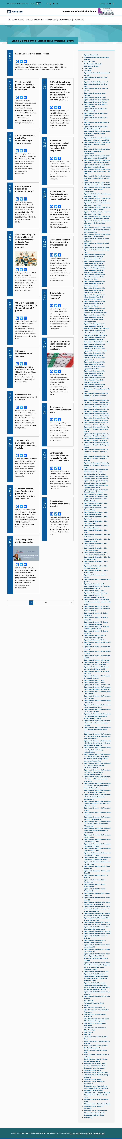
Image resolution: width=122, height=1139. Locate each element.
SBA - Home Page (89, 1030)
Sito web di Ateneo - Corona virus (94, 1068)
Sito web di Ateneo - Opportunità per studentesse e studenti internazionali (96, 1087)
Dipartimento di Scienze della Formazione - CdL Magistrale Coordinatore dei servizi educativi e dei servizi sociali (97, 743)
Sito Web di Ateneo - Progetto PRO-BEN (97, 1093)
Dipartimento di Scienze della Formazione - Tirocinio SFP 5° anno (97, 854)
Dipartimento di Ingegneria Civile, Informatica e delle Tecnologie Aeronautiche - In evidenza (94, 290)
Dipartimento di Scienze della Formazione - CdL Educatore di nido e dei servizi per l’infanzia (97, 723)
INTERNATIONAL (65, 20)
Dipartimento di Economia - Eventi (95, 98)
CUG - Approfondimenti (91, 66)
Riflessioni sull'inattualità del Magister (23, 353)
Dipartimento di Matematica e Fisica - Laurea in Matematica (96, 549)
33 (46, 602)
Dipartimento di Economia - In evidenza (96, 100)
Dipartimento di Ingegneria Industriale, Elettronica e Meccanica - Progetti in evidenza (96, 458)
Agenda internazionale (91, 55)
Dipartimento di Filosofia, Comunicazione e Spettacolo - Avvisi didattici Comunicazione (97, 151)
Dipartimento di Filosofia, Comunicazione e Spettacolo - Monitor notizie (97, 235)
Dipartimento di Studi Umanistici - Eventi (97, 934)
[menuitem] (9, 20)
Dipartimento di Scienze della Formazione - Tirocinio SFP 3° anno (97, 845)
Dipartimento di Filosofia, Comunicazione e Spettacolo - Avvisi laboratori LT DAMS (97, 184)
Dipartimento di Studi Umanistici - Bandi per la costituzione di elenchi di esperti (97, 914)
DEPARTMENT (17, 20)
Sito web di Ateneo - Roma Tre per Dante (97, 1104)
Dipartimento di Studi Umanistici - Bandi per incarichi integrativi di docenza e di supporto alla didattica (97, 909)
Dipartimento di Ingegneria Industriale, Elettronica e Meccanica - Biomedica (96, 410)
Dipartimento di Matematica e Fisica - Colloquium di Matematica (96, 513)
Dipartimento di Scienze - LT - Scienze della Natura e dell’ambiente (96, 623)
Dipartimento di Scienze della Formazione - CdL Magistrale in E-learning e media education (97, 749)
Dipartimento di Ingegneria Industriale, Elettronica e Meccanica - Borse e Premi (96, 415)
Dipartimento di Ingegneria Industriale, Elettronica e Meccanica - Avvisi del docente (96, 395)
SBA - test (87, 1034)
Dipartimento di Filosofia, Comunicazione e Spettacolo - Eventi (97, 195)
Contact (32, 4)
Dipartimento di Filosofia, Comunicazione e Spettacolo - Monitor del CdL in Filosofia (97, 223)
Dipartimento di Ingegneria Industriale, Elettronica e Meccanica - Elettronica (96, 419)
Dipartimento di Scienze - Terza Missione (97, 685)
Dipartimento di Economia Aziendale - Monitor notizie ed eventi (96, 128)
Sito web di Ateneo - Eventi (92, 1070)
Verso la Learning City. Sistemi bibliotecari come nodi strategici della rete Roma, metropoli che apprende (25, 241)
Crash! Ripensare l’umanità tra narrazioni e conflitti (24, 189)
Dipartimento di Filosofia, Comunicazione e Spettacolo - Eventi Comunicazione (97, 199)
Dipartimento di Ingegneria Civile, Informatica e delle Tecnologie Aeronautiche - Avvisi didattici (94, 270)
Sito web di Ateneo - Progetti (93, 1090)
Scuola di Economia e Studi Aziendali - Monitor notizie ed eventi (96, 1047)
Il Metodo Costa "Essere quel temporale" (57, 295)
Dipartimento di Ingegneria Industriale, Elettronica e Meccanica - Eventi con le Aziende (96, 429)
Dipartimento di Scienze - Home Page (96, 593)
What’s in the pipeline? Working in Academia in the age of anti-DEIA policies (26, 306)
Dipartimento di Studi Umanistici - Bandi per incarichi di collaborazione (97, 903)
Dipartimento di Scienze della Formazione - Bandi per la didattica (97, 710)
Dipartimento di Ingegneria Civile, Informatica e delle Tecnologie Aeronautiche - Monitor (94, 303)
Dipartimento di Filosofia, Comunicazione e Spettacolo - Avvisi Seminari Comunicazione (97, 189)
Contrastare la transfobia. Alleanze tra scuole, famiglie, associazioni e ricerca (59, 456)
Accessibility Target (99, 1133)
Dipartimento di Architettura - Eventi (96, 82)
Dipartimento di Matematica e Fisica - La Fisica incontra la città (97, 540)
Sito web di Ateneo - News (92, 1079)
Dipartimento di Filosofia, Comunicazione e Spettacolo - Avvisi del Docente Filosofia (97, 144)
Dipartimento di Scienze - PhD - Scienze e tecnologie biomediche (97, 677)
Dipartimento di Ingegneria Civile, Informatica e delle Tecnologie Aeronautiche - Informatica (94, 297)
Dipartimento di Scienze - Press (94, 680)
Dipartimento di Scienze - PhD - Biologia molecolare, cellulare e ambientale (96, 663)
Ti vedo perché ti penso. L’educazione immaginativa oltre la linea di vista (25, 85)
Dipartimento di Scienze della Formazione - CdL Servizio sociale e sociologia (97, 791)
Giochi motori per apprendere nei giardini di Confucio (26, 397)
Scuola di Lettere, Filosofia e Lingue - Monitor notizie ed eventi (96, 1060)
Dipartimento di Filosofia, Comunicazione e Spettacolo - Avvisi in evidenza (97, 166)
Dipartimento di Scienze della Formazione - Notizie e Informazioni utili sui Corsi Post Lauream (97, 830)
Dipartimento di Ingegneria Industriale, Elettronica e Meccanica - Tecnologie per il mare (97, 465)
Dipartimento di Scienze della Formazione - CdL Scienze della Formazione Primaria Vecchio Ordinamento (97, 785)
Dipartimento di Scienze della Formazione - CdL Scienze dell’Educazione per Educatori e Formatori (97, 765)
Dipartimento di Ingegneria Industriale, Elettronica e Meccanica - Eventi (96, 423)
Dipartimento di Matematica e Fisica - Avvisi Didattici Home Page (96, 504)
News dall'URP (88, 1001)
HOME (9, 20)
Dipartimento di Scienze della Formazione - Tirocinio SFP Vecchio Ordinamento (97, 858)
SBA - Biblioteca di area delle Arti (94, 1008)
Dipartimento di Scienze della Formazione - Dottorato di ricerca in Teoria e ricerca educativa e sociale (97, 803)
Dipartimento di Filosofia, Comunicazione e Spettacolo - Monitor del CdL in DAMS (97, 217)
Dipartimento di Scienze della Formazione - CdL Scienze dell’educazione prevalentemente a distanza (97, 772)
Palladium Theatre (23, 4)
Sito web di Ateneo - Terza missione (95, 1111)
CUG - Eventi (88, 68)
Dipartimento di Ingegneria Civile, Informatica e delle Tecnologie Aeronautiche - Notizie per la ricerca (95, 333)
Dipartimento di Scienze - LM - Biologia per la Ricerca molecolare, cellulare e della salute (97, 602)
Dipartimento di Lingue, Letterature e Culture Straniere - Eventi (96, 486)
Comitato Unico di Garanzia (92, 64)
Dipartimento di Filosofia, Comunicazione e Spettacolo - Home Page (97, 213)
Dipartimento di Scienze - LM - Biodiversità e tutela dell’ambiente (95, 596)
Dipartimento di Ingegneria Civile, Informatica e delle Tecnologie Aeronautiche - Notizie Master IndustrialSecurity (94, 318)
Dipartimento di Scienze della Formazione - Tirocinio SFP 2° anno (97, 840)
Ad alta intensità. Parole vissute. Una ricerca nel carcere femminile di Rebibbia (59, 195)
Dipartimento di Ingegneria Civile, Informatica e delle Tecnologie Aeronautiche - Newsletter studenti (95, 310)
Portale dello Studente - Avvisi (94, 1003)
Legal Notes (79, 1133)
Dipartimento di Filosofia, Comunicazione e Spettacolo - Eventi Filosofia (97, 208)
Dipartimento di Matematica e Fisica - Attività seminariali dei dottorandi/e (96, 495)
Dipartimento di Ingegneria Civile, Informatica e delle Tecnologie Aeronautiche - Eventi (94, 283)
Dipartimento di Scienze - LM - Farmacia (96, 606)
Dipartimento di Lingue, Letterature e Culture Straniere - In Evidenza (96, 491)
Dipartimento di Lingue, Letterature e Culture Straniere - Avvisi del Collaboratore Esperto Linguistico (96, 472)
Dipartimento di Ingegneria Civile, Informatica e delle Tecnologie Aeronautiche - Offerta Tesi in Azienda (96, 339)
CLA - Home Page (89, 62)
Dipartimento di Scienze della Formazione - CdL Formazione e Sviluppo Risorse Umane (97, 729)
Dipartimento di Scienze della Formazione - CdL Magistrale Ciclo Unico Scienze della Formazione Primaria (97, 736)
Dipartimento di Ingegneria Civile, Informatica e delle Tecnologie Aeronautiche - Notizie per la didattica (96, 326)
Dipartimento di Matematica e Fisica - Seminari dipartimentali (96, 567)
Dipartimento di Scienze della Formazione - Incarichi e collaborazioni (97, 818)
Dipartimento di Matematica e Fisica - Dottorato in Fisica (96, 522)
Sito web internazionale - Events (94, 1113)
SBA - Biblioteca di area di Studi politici (96, 1019)
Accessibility (88, 1133)
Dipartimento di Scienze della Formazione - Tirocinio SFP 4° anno (97, 849)
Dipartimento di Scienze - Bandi (94, 584)
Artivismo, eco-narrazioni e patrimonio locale (60, 409)
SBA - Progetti (88, 1032)
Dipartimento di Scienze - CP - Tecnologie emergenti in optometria (97, 587)
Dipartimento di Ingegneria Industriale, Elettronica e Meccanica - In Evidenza (96, 406)
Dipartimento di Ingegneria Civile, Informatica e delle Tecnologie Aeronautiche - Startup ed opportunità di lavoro (97, 387)
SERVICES (78, 20)
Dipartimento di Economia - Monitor (95, 102)
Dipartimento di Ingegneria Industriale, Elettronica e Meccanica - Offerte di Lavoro (96, 451)
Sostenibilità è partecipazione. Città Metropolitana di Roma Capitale (26, 444)
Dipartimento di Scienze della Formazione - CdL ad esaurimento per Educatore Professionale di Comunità (97, 716)
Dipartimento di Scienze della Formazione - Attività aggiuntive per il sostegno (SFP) (97, 688)
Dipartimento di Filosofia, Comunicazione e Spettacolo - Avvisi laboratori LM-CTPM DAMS (97, 171)
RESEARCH (38, 20)
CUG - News (87, 71)
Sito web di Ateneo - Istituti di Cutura (96, 1073)
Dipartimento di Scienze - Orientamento (97, 660)
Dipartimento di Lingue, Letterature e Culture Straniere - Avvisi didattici (96, 482)
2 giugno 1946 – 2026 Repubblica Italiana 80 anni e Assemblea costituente (60, 345)
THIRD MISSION (51, 20)
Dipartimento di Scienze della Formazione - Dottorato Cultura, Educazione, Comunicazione (97, 797)
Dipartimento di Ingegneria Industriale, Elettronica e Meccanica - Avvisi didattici (97, 401)
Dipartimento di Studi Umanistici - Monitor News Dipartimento (95, 941)
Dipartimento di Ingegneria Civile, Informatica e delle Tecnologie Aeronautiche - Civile (94, 277)
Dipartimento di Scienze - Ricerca (94, 683)
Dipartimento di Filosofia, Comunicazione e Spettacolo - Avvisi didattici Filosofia (97, 161)
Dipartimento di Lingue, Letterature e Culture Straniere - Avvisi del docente (96, 477)
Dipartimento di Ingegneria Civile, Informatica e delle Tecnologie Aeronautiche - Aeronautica (94, 256)
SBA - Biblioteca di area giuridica (94, 1021)
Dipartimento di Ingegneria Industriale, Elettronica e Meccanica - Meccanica (96, 439)
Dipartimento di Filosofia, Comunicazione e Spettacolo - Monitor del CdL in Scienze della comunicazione (97, 230)
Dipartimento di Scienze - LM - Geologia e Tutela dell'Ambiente (97, 610)
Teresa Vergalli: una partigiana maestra (24, 541)
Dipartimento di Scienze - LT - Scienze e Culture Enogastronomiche (96, 628)
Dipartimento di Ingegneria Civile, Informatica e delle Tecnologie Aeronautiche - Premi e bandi (94, 373)
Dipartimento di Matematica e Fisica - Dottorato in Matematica (96, 527)
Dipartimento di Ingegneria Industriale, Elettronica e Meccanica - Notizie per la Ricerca (96, 445)
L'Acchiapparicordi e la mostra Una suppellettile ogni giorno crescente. (25, 139)
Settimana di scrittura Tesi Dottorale (32, 53)
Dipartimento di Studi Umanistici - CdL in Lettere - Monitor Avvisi (97, 919)
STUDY (28, 20)
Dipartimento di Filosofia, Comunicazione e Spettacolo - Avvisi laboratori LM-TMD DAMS (97, 178)
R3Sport (86, 1005)
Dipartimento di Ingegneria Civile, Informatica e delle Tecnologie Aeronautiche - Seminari (94, 380)
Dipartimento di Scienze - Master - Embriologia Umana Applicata (95, 636)
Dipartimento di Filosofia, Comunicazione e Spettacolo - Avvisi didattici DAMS (97, 157)
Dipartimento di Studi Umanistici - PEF (96, 972)
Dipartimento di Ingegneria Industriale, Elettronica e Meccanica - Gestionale (96, 435)
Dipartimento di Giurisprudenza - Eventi (96, 248)
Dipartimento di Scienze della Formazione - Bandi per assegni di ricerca (97, 706)
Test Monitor (88, 1117)
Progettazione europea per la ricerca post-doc (60, 504)
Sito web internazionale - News (94, 1115)
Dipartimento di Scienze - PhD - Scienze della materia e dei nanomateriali (96, 668)
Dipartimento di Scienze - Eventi (94, 591)
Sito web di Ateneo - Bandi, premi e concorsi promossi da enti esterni (95, 1065)
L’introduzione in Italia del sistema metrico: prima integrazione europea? (60, 243)
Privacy (72, 1133)
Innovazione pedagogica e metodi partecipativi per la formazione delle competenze (59, 145)
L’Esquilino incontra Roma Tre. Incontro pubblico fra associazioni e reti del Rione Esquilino (25, 493)
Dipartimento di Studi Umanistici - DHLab (97, 931)
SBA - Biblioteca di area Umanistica (95, 1028)
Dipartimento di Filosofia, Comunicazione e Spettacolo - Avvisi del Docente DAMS (97, 139)
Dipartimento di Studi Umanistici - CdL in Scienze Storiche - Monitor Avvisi (97, 928)
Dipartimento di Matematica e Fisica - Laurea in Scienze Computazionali (96, 554)
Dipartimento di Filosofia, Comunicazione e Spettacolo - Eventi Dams (97, 204)
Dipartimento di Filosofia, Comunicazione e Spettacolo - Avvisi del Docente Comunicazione (97, 133)
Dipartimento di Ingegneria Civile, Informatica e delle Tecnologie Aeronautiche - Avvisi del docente (94, 263)
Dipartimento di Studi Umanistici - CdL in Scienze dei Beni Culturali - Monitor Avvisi (97, 923)
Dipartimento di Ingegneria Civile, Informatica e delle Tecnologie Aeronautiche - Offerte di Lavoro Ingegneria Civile (94, 356)
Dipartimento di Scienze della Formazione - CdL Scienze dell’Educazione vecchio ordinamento (97, 779)
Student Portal (11, 4)
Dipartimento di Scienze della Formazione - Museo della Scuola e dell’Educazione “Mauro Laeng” (97, 823)
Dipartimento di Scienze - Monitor (95, 640)
